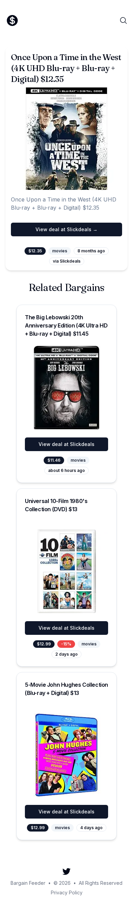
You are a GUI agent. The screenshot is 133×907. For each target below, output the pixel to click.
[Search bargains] (123, 20)
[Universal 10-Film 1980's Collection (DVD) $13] (66, 571)
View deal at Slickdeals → (66, 229)
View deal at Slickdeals (66, 444)
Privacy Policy (67, 892)
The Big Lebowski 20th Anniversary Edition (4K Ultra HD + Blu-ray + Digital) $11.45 (66, 325)
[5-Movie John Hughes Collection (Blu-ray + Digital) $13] (66, 755)
